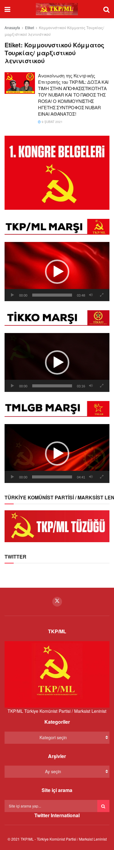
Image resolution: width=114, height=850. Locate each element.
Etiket (29, 27)
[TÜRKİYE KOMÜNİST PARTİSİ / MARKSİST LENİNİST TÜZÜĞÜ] (57, 525)
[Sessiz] (91, 295)
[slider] (52, 295)
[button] (57, 272)
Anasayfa (12, 27)
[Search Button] (103, 806)
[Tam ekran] (101, 295)
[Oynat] (12, 295)
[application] (57, 271)
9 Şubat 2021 (52, 122)
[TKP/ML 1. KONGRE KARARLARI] (57, 172)
